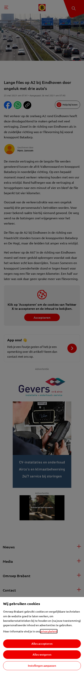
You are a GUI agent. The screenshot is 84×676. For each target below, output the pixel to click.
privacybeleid (48, 631)
